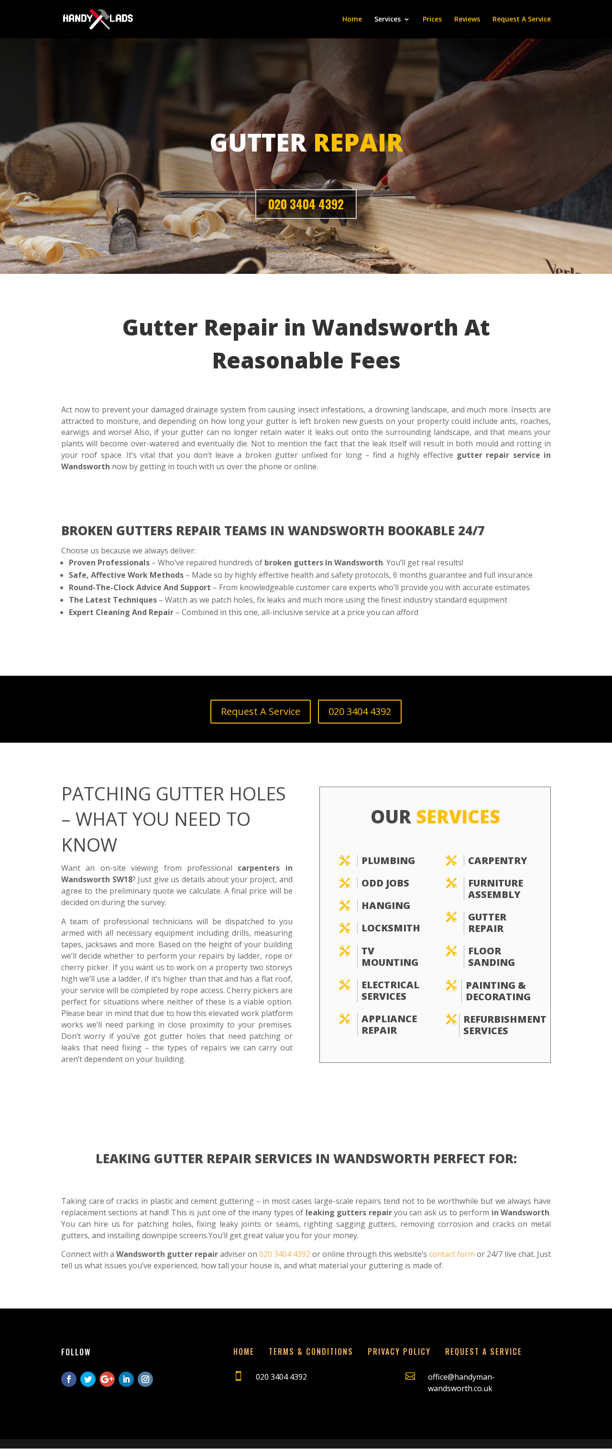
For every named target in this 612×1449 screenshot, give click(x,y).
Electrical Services (390, 990)
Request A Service (521, 19)
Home (352, 19)
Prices (432, 19)
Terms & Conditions (311, 1351)
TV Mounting (389, 956)
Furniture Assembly (495, 888)
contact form (452, 1254)
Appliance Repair (389, 1024)
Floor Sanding (491, 956)
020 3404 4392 (306, 204)
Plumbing (388, 860)
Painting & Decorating (498, 991)
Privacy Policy (399, 1351)
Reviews (467, 19)
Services (387, 19)
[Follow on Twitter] (88, 1379)
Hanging (385, 905)
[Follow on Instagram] (145, 1379)
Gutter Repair (487, 922)
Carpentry (497, 860)
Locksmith (390, 927)
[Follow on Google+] (107, 1379)
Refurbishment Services (504, 1025)
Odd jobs (385, 882)
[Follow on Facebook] (68, 1379)
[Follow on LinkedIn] (126, 1379)
